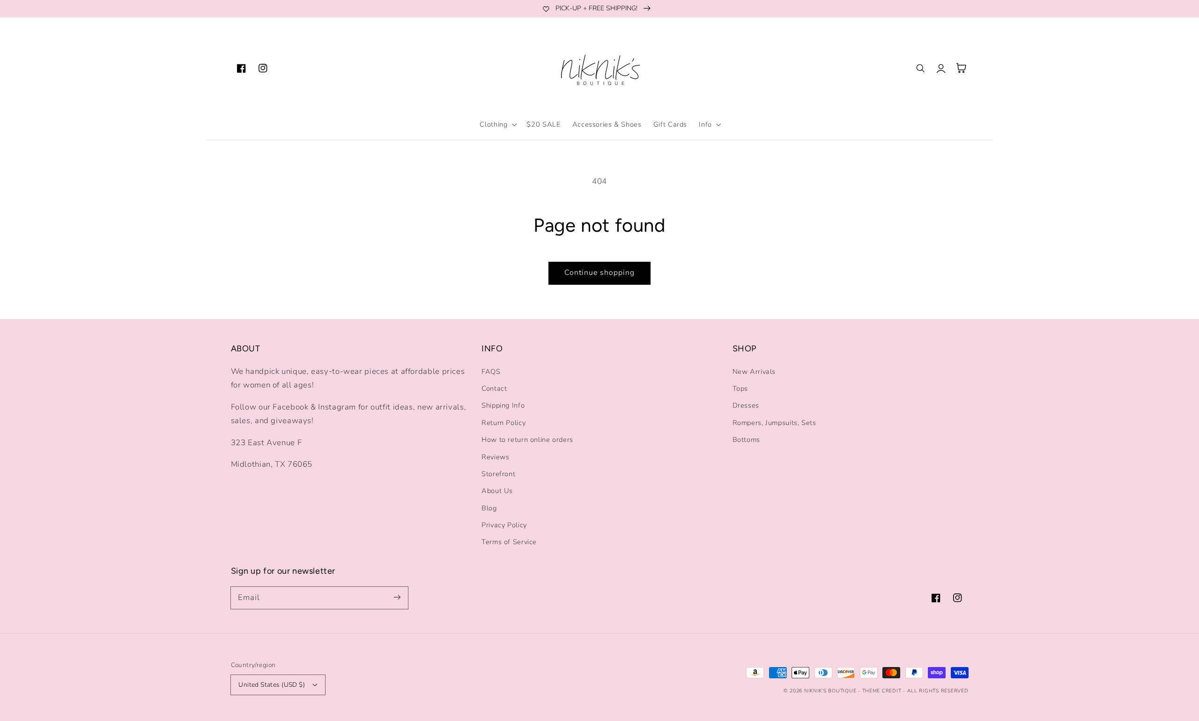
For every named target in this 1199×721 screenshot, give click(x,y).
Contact (494, 388)
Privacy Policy (504, 525)
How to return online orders (527, 439)
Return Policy (503, 422)
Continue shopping (599, 272)
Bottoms (746, 439)
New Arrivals (754, 371)
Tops (740, 388)
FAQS (491, 371)
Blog (489, 508)
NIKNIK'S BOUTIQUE (830, 690)
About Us (497, 490)
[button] (497, 124)
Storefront (498, 473)
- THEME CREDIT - (882, 690)
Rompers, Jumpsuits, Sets (774, 422)
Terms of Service (509, 541)
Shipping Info (503, 405)
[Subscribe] (396, 597)
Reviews (495, 457)
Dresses (746, 405)
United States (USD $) (271, 684)
